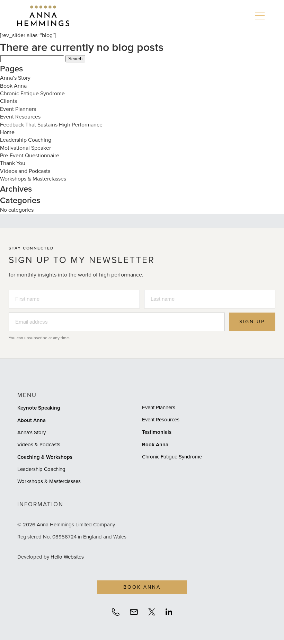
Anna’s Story (15, 78)
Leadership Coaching (25, 140)
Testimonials (156, 432)
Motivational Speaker (25, 148)
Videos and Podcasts (25, 171)
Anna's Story (31, 432)
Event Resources (20, 117)
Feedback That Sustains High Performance (51, 125)
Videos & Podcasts (38, 444)
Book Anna (13, 86)
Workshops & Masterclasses (33, 179)
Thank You (12, 163)
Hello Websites (67, 557)
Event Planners (18, 109)
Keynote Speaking (38, 407)
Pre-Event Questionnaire (29, 155)
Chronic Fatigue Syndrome (32, 93)
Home (7, 132)
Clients (8, 101)
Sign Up (252, 321)
